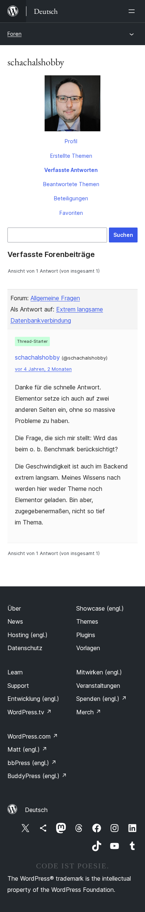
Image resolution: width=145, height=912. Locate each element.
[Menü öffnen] (133, 11)
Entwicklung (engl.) (33, 698)
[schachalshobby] (72, 104)
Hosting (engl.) (27, 635)
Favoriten (71, 213)
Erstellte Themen (71, 156)
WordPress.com (32, 736)
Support (18, 685)
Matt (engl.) (27, 749)
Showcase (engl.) (100, 608)
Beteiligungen (71, 198)
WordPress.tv (29, 712)
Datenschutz (24, 648)
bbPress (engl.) (32, 763)
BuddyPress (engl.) (37, 776)
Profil (71, 141)
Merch (88, 712)
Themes (87, 621)
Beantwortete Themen (71, 184)
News (15, 621)
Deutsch (36, 810)
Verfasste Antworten (71, 170)
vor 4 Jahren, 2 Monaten (43, 369)
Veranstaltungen (98, 685)
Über (14, 608)
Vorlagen (88, 648)
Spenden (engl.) (101, 698)
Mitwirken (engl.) (99, 672)
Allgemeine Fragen (55, 298)
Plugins (85, 635)
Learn (15, 672)
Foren (14, 34)
